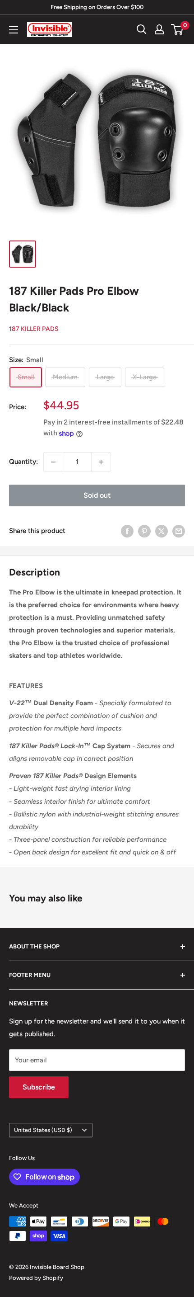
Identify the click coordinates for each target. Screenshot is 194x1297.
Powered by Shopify (36, 1277)
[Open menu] (13, 29)
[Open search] (142, 29)
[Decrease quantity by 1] (53, 462)
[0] (177, 29)
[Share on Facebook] (127, 531)
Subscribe (39, 1087)
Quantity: (23, 461)
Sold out (97, 495)
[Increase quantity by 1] (101, 462)
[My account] (159, 29)
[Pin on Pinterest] (144, 531)
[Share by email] (178, 531)
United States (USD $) (43, 1130)
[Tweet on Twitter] (161, 531)
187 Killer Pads (34, 329)
